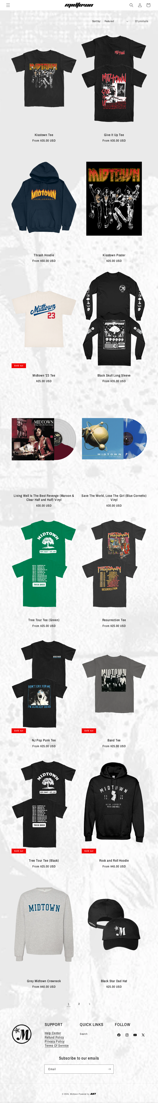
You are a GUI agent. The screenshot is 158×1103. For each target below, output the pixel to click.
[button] (8, 5)
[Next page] (89, 1004)
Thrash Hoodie (44, 255)
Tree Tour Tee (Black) (44, 860)
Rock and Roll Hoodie (114, 860)
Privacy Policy (54, 1041)
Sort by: (96, 21)
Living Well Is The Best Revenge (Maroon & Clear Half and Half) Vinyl (44, 498)
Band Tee (114, 740)
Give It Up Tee (114, 135)
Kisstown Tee (44, 135)
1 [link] (68, 1004)
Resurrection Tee (114, 620)
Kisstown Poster (114, 255)
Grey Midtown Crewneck (44, 981)
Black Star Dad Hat (114, 981)
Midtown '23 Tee (44, 375)
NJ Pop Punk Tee (44, 740)
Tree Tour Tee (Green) (43, 620)
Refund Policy (54, 1037)
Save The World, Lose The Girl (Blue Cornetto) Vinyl (114, 498)
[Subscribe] (109, 1069)
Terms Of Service (57, 1045)
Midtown (74, 1094)
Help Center (53, 1033)
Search (84, 1034)
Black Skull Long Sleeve (114, 375)
